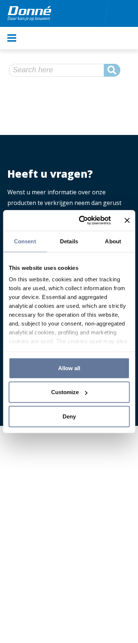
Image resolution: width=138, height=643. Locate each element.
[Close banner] (127, 220)
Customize (65, 392)
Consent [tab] (25, 241)
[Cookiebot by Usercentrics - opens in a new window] (82, 220)
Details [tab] (69, 241)
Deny (69, 416)
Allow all (69, 368)
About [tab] (113, 241)
